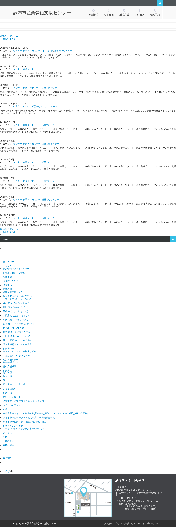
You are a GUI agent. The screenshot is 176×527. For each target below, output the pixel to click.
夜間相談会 (8, 445)
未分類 (6, 471)
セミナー (17, 50)
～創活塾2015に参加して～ (16, 355)
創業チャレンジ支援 (13, 426)
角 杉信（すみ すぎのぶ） (15, 328)
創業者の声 (8, 348)
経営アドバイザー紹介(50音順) (18, 296)
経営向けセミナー (63, 50)
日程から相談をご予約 (14, 273)
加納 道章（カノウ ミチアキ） (18, 332)
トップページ (9, 266)
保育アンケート (10, 262)
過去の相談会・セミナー (15, 362)
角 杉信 (54, 106)
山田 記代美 (47, 50)
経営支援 (7, 373)
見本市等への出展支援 (14, 384)
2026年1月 (8, 458)
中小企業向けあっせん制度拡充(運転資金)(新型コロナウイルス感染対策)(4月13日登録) (45, 413)
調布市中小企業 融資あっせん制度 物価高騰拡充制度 (29, 417)
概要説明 (7, 289)
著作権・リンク (10, 281)
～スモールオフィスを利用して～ (19, 351)
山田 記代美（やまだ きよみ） (18, 336)
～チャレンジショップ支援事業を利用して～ (25, 428)
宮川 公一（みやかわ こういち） (19, 324)
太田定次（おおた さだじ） (16, 315)
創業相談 (7, 393)
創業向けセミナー (32, 50)
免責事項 (7, 285)
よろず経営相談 (10, 388)
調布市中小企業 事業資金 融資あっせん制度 (24, 422)
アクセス (7, 433)
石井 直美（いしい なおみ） (18, 299)
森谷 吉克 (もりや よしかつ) (16, 303)
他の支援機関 (9, 366)
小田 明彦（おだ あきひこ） (17, 319)
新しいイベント (9, 39)
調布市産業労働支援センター (42, 12)
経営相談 (7, 376)
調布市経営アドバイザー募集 (17, 344)
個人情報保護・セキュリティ (17, 268)
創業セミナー (9, 409)
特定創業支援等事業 (13, 397)
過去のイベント (9, 36)
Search (160, 3)
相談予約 (7, 277)
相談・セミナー (10, 359)
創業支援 (7, 370)
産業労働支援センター (14, 292)
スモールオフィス (12, 405)
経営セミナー (9, 380)
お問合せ (7, 437)
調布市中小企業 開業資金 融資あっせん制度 (24, 401)
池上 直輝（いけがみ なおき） (18, 340)
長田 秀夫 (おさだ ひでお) (15, 307)
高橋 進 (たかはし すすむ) (15, 311)
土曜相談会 (8, 441)
